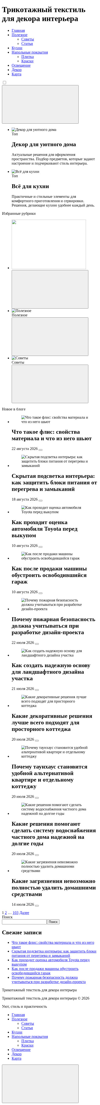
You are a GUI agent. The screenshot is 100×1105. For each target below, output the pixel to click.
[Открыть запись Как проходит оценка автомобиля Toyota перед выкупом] (40, 547)
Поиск (7, 917)
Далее (24, 913)
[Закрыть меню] (40, 1084)
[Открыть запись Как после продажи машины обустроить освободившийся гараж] (40, 593)
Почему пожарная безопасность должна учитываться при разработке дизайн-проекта (49, 979)
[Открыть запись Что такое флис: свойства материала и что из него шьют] (40, 450)
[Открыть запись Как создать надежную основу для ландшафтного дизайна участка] (37, 690)
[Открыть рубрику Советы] (50, 384)
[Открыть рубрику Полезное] (50, 336)
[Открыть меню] (40, 104)
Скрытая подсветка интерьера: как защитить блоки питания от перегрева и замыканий (54, 953)
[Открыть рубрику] (50, 289)
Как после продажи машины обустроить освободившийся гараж (45, 971)
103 (15, 913)
